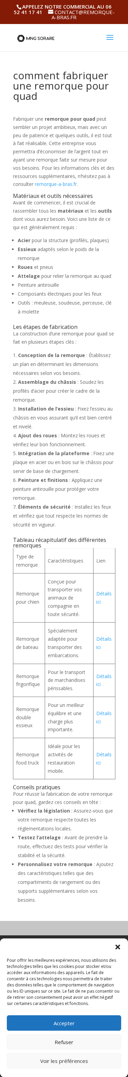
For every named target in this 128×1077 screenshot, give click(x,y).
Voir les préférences (64, 1060)
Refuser (64, 1042)
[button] (117, 947)
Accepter (64, 1023)
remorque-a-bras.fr (56, 184)
